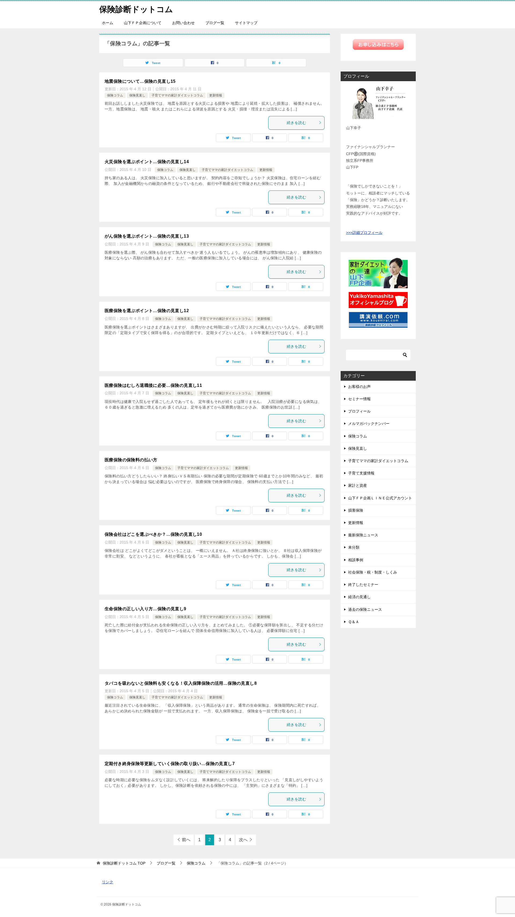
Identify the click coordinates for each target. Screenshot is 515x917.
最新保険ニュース (363, 535)
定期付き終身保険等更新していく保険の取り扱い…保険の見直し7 (170, 763)
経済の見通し (359, 597)
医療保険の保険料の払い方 (131, 460)
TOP (124, 863)
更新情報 (215, 95)
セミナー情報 (359, 399)
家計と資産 (357, 485)
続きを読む (296, 123)
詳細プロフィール (367, 232)
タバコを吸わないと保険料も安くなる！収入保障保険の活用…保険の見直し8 (181, 683)
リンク (107, 882)
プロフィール (359, 411)
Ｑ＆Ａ (353, 622)
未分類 (353, 547)
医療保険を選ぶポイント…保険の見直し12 (147, 310)
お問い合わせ (183, 23)
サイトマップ (246, 23)
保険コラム (115, 95)
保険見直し (137, 95)
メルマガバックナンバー (368, 423)
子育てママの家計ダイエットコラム (177, 95)
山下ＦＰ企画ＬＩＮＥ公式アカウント (380, 498)
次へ (243, 839)
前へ (186, 839)
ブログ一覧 (214, 23)
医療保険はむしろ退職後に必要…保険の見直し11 (153, 385)
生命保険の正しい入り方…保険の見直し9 (145, 609)
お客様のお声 (359, 386)
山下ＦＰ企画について (142, 23)
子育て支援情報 (361, 473)
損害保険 (355, 510)
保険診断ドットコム (136, 9)
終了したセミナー (363, 584)
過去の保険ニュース (365, 609)
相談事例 (355, 560)
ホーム (107, 23)
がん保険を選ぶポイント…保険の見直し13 (147, 236)
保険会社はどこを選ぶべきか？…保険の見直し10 (153, 534)
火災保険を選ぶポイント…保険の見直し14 (147, 161)
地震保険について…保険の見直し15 (140, 81)
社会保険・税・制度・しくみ (372, 572)
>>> (349, 232)
